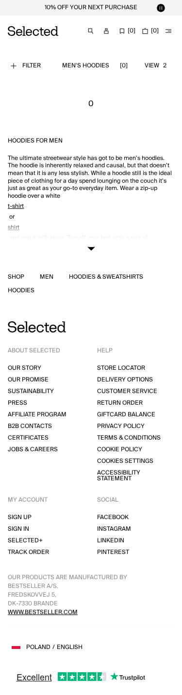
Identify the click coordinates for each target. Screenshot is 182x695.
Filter (31, 66)
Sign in (18, 529)
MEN (46, 277)
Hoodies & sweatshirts (106, 277)
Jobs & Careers (33, 449)
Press (17, 403)
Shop (16, 277)
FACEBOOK (113, 517)
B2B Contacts (30, 426)
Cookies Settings (125, 461)
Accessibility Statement (118, 476)
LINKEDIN (110, 541)
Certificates (28, 438)
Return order (120, 403)
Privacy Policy (121, 426)
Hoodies (21, 291)
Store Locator (121, 368)
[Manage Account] (106, 31)
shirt (13, 227)
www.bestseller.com (43, 612)
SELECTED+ (25, 541)
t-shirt (16, 206)
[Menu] (168, 31)
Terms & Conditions (129, 438)
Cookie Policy (119, 449)
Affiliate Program (37, 415)
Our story (24, 368)
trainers (18, 248)
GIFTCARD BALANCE (126, 415)
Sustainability (31, 391)
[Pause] (160, 8)
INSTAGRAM (114, 529)
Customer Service (127, 391)
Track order (28, 552)
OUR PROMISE (28, 380)
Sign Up (20, 517)
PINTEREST (113, 552)
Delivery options (125, 380)
